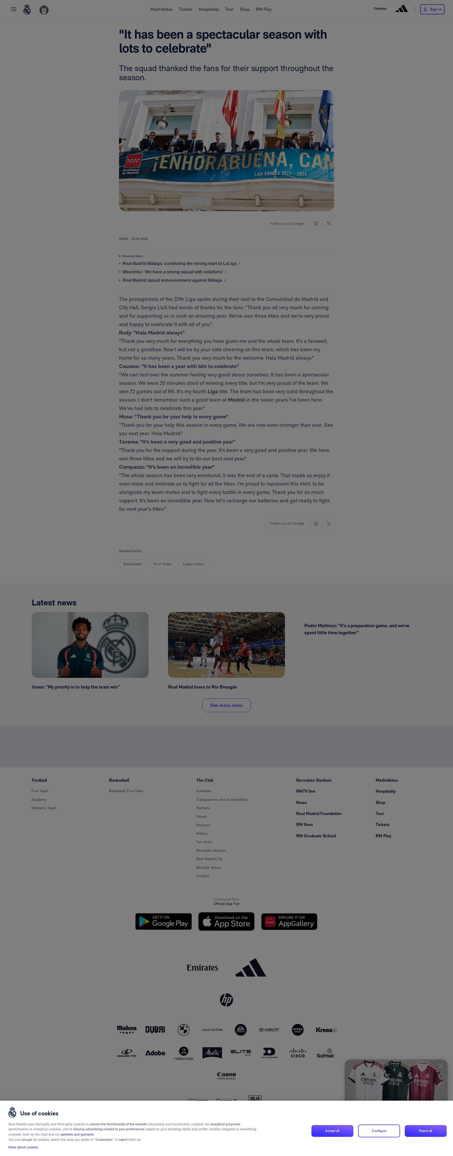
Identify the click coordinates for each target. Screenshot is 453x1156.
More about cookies (23, 1147)
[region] (226, 1128)
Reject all (425, 1131)
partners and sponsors (77, 1134)
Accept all (332, 1131)
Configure (379, 1131)
